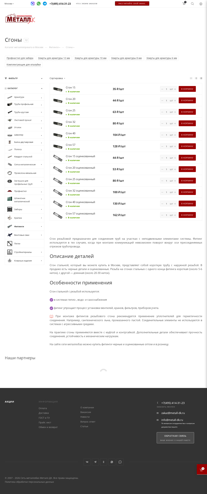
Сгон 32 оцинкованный (80, 190)
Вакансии (85, 412)
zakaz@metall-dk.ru (173, 413)
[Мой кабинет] (200, 3)
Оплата (43, 408)
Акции (9, 401)
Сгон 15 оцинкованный (80, 156)
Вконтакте (87, 461)
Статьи (84, 426)
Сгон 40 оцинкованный (80, 202)
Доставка (44, 412)
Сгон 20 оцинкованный (80, 167)
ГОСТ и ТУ (44, 417)
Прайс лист (45, 422)
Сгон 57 (70, 145)
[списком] (196, 78)
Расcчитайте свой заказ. (132, 3)
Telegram (95, 461)
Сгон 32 (70, 122)
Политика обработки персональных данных (29, 481)
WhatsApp (111, 461)
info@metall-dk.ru (172, 420)
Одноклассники (103, 461)
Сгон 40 (70, 133)
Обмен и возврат (48, 427)
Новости (85, 416)
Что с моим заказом (86, 4)
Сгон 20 (70, 99)
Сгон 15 (70, 87)
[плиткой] (191, 78)
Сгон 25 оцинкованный (80, 179)
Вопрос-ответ (87, 421)
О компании (87, 407)
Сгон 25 (70, 110)
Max (120, 461)
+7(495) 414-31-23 (173, 403)
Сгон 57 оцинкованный (80, 213)
